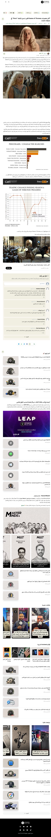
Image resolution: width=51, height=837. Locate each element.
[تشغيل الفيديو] (26, 249)
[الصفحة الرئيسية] (45, 2)
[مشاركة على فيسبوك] (27, 344)
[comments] (34, 344)
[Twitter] (20, 830)
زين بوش (45, 53)
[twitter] (27, 826)
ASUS (27, 13)
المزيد (27, 337)
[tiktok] (30, 830)
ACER (19, 13)
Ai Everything (45, 13)
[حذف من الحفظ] (4, 53)
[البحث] (8, 2)
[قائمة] (5, 2)
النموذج (23, 505)
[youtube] (23, 826)
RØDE (11, 13)
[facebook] (30, 826)
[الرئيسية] (49, 23)
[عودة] (3, 19)
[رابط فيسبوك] (42, 53)
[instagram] (20, 826)
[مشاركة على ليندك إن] (18, 344)
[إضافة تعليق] (44, 297)
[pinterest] (27, 830)
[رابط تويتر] (40, 53)
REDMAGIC (2, 13)
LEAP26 (36, 13)
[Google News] (23, 830)
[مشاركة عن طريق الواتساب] (21, 344)
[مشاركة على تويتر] (24, 344)
